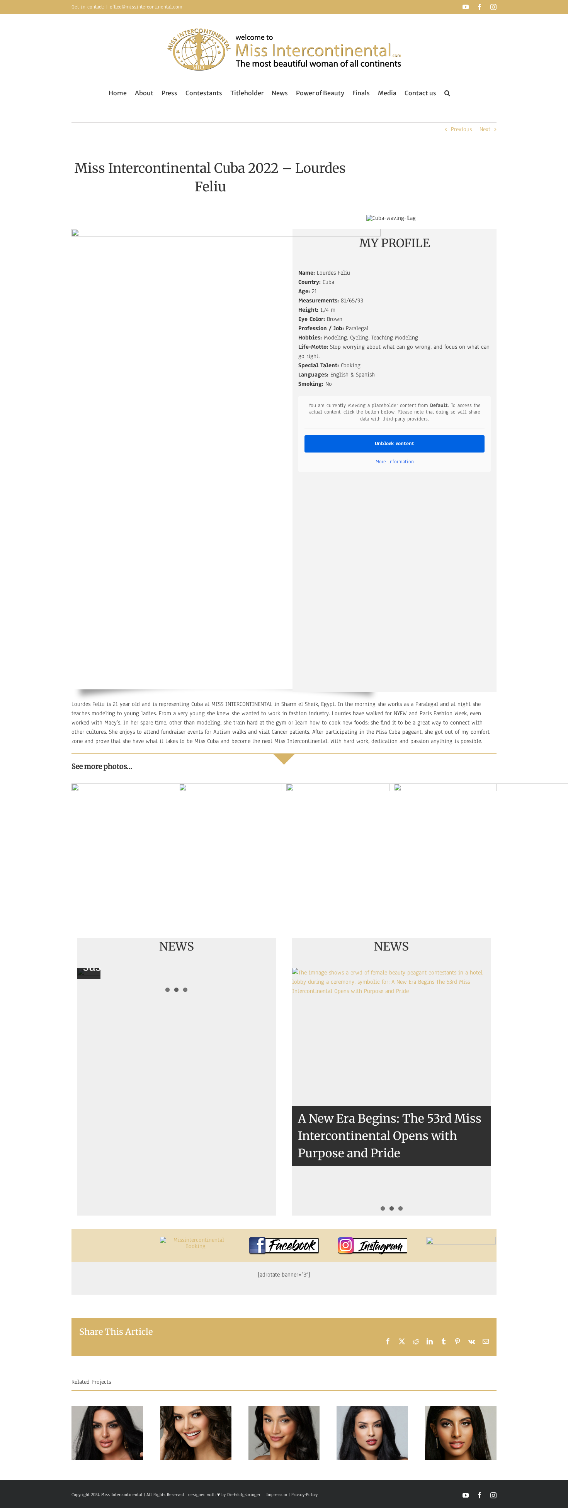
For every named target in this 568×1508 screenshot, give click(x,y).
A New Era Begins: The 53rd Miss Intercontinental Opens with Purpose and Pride (389, 1135)
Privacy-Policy (304, 1494)
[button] (447, 93)
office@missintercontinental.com (146, 6)
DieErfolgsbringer (243, 1494)
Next (485, 129)
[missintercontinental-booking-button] (195, 1240)
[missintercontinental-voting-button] (461, 1240)
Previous (461, 129)
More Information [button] (395, 462)
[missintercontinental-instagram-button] (372, 1240)
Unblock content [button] (394, 443)
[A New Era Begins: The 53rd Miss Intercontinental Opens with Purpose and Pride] (391, 1092)
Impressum (276, 1494)
